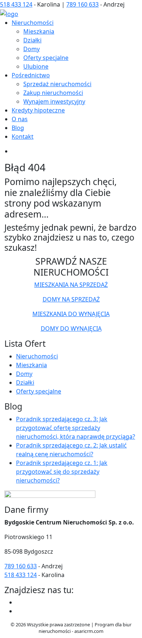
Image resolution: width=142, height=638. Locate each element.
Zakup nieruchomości (53, 93)
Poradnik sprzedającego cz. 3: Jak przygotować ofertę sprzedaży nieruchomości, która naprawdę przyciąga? (75, 428)
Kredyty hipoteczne (38, 110)
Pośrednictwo (31, 75)
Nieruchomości (33, 23)
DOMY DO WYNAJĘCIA (71, 328)
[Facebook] (19, 602)
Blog (18, 128)
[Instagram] (19, 611)
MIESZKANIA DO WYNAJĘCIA (71, 314)
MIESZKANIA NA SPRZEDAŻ (71, 285)
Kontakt (22, 136)
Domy (31, 49)
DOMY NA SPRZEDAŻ (71, 299)
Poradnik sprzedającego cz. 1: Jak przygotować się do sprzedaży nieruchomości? (61, 471)
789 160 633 (82, 4)
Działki (32, 40)
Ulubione (35, 66)
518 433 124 (16, 4)
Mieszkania (38, 31)
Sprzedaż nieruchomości (57, 84)
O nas (20, 119)
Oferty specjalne (45, 58)
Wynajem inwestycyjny (54, 101)
